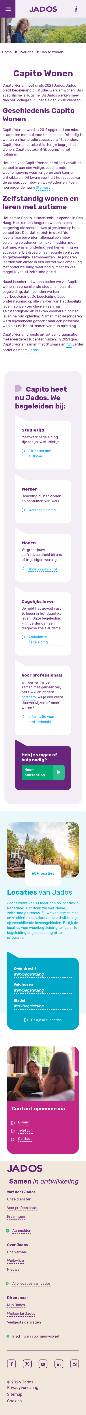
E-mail (23, 1122)
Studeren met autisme (40, 453)
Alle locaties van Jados (31, 1283)
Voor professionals (22, 1208)
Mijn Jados (16, 1305)
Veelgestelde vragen (24, 1322)
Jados (33, 350)
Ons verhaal (17, 1252)
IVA (69, 344)
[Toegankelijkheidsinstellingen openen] (75, 8)
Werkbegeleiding (42, 510)
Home (7, 52)
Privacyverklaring (22, 1387)
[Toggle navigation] (7, 9)
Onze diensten (19, 1199)
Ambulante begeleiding (38, 639)
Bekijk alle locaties (46, 1020)
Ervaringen (16, 1216)
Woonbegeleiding (42, 568)
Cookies (14, 1401)
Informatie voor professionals (41, 719)
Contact (25, 1139)
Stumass (43, 187)
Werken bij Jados (21, 1313)
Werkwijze (15, 1261)
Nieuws (13, 1269)
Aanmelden (21, 1231)
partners (29, 697)
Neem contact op (34, 772)
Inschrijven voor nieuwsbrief (36, 1336)
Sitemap (14, 1394)
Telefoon (25, 1130)
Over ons (26, 52)
